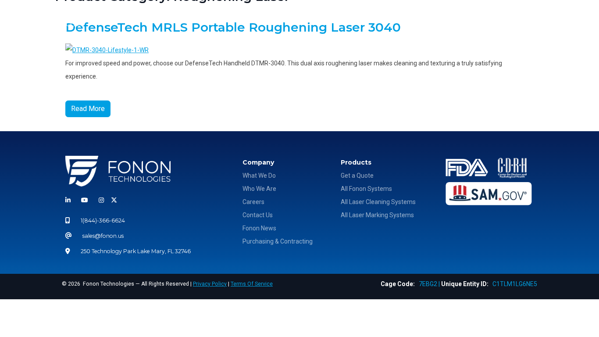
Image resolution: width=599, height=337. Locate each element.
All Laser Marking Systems (377, 215)
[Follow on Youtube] (84, 200)
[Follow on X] (112, 200)
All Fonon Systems (366, 188)
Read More (88, 108)
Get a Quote (357, 175)
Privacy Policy (210, 284)
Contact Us (257, 215)
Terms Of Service (252, 284)
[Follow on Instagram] (101, 200)
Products (439, 18)
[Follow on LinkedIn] (69, 200)
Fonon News (259, 228)
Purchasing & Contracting (277, 241)
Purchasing (551, 18)
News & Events (494, 18)
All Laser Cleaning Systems (378, 201)
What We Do (398, 18)
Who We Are (342, 18)
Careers (253, 201)
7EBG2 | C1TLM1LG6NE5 (459, 283)
